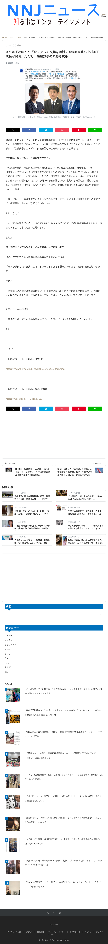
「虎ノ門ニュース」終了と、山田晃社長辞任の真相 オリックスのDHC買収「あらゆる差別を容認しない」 (63, 798)
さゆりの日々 (10, 644)
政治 (10, 45)
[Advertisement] (54, 430)
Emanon (65, 940)
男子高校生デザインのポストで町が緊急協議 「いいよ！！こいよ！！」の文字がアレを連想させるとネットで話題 (64, 691)
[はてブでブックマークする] (46, 130)
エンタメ (9, 640)
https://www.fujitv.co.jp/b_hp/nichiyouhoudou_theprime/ (35, 368)
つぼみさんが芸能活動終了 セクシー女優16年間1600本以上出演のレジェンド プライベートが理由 (63, 733)
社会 (19, 45)
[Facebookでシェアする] (29, 130)
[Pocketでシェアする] (62, 130)
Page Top (54, 925)
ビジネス (9, 653)
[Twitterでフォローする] (48, 913)
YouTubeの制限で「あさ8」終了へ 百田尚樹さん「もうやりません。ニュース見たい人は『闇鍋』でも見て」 (63, 884)
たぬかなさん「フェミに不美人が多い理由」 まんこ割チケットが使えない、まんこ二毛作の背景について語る (64, 819)
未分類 (8, 667)
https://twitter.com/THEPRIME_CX (24, 398)
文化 (7, 662)
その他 (8, 649)
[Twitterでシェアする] (13, 130)
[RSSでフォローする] (60, 913)
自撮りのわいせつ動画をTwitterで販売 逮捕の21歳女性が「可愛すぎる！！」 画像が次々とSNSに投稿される (63, 862)
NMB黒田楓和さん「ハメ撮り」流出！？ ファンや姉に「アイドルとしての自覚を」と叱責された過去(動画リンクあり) (63, 712)
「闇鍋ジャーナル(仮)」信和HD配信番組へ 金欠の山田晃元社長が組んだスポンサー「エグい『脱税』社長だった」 (63, 755)
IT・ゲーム (9, 635)
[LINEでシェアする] (95, 130)
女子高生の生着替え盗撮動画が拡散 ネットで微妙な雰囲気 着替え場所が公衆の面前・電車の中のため (63, 841)
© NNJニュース (45, 940)
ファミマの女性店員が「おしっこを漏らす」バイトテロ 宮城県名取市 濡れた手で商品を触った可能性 (64, 776)
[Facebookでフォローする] (54, 913)
